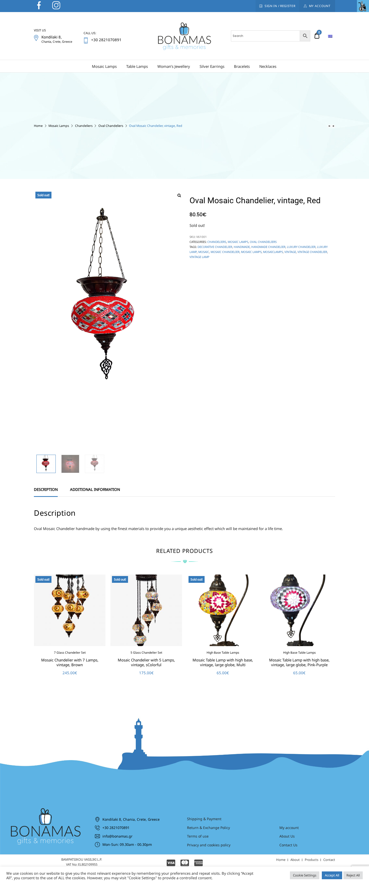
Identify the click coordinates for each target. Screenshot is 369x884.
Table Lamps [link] (137, 66)
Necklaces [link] (267, 66)
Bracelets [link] (242, 66)
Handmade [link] (242, 247)
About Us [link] (287, 836)
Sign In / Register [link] (280, 6)
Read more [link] (69, 683)
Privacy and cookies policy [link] (208, 845)
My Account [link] (320, 6)
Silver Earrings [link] (212, 66)
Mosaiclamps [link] (273, 252)
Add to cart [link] (299, 683)
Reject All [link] (353, 875)
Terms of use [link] (198, 836)
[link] (363, 6)
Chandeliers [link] (84, 126)
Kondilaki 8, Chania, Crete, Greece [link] (131, 819)
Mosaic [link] (203, 252)
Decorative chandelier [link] (215, 247)
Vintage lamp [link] (199, 257)
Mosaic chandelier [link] (225, 252)
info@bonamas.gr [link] (117, 836)
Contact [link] (329, 859)
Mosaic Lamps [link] (104, 66)
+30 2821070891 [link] (116, 827)
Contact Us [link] (288, 845)
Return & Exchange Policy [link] (208, 827)
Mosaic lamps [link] (251, 252)
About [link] (295, 859)
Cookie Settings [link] (304, 875)
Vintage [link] (290, 252)
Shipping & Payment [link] (204, 818)
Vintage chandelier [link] (312, 252)
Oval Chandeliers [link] (110, 126)
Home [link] (38, 126)
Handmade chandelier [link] (268, 247)
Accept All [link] (332, 875)
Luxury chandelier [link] (301, 247)
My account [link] (289, 827)
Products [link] (311, 859)
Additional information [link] (95, 489)
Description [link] (46, 489)
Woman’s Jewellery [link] (173, 66)
